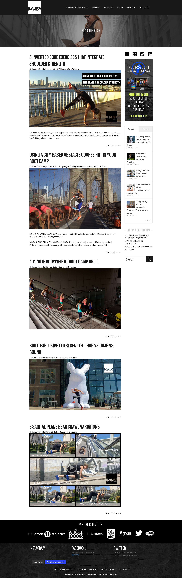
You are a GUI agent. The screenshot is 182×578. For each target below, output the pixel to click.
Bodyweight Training (70, 69)
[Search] (149, 259)
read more (111, 145)
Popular (131, 129)
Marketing (131, 243)
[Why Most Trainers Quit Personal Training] (131, 156)
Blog (120, 7)
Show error (75, 555)
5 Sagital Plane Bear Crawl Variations (64, 427)
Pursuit (96, 7)
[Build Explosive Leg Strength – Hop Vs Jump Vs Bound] (131, 139)
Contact (144, 7)
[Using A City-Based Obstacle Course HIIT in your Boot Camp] (131, 204)
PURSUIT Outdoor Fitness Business (92, 166)
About (130, 7)
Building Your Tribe (135, 238)
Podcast (109, 7)
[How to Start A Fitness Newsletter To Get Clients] (131, 187)
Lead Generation (134, 241)
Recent (145, 129)
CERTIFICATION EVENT (77, 7)
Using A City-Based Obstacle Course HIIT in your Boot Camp (138, 207)
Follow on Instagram (56, 562)
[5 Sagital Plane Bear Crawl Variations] (131, 173)
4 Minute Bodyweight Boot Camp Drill (63, 262)
